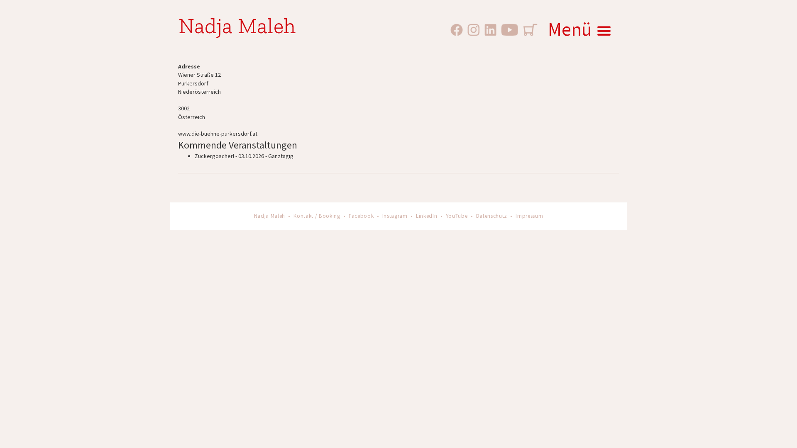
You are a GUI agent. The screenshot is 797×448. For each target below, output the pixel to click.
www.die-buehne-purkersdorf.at (217, 133)
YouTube (457, 215)
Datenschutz (491, 215)
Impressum (529, 215)
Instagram (395, 215)
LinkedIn (426, 215)
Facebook (361, 215)
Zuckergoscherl (214, 156)
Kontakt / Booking (316, 215)
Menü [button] (570, 29)
